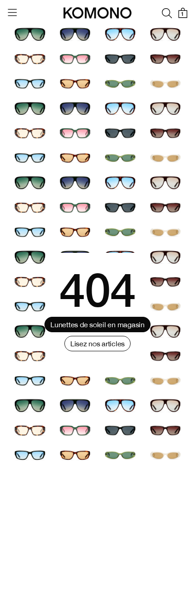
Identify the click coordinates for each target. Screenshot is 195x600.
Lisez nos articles (97, 343)
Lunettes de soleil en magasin (97, 324)
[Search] (167, 13)
